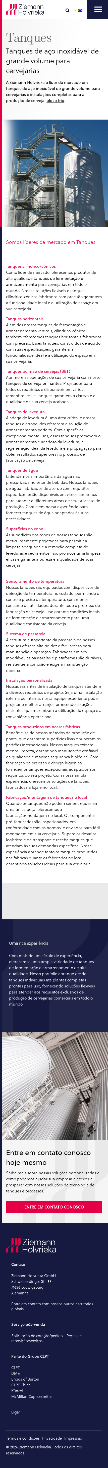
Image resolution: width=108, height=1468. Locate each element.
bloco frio (55, 100)
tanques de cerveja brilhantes (33, 383)
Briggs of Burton (25, 1379)
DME (15, 1373)
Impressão (73, 1438)
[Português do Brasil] (78, 10)
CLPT (15, 1367)
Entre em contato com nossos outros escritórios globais (52, 1306)
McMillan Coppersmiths (31, 1396)
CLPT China (21, 1385)
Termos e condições (23, 1438)
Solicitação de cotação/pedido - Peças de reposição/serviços (46, 1338)
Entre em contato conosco (54, 1207)
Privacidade (52, 1438)
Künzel (17, 1390)
